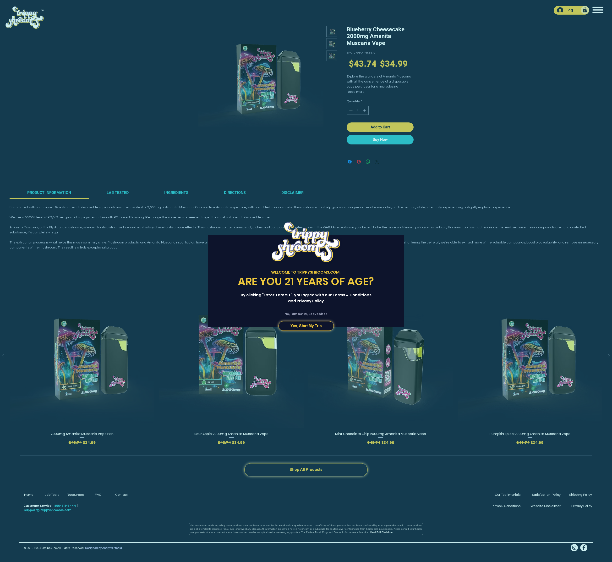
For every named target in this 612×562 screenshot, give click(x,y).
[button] (306, 326)
